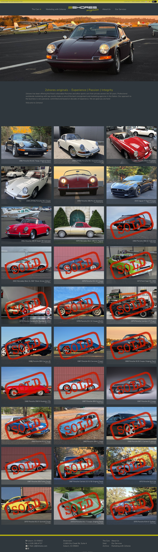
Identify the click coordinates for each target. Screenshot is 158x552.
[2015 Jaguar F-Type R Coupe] (131, 185)
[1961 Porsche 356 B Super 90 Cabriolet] (26, 225)
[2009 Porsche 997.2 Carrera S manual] (131, 425)
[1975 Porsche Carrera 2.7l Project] (131, 305)
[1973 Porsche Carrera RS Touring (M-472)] (26, 305)
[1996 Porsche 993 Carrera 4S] (26, 345)
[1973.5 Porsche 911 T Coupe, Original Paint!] (79, 506)
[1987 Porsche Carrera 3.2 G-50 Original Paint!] (79, 466)
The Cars (36, 9)
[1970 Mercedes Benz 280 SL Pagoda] (79, 225)
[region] (79, 48)
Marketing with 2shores (56, 9)
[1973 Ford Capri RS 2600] (131, 265)
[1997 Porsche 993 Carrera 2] (79, 385)
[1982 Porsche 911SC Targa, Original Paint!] (26, 145)
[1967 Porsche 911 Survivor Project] (79, 345)
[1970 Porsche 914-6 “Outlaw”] (131, 506)
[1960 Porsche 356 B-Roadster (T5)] (26, 385)
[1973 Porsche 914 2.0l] (131, 466)
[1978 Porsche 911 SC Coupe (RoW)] (79, 305)
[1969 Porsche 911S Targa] (26, 425)
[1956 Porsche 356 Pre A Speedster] (79, 185)
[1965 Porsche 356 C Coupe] (79, 425)
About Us (106, 9)
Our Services (120, 9)
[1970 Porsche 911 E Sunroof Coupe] (26, 506)
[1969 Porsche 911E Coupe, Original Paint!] (131, 345)
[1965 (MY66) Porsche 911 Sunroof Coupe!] (79, 145)
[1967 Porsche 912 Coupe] (131, 385)
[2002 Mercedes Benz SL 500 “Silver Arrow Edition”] (26, 265)
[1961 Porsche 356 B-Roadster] (131, 145)
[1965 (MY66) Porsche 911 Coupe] (26, 185)
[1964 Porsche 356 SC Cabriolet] (131, 225)
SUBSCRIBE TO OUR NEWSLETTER (12, 1)
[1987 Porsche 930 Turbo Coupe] (26, 466)
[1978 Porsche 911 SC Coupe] (79, 265)
